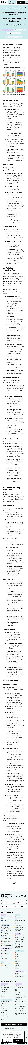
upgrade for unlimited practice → (14, 1024)
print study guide (20, 30)
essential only (7, 1040)
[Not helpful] (15, 883)
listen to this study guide (14, 37)
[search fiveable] (5, 2)
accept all (18, 1040)
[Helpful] (13, 883)
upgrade (20, 2)
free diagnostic (12, 2)
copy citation (11, 33)
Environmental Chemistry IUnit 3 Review (14, 14)
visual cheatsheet (8, 30)
